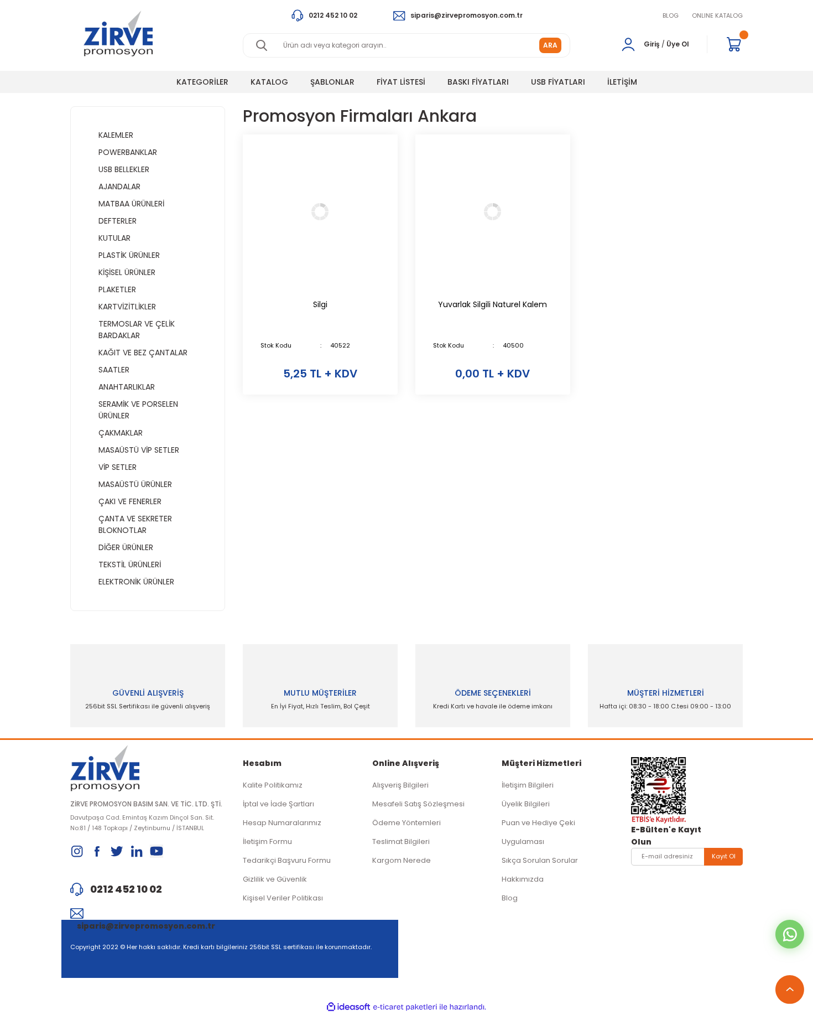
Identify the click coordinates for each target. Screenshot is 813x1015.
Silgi (320, 304)
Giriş (652, 44)
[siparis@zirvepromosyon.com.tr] (147, 913)
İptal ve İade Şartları (278, 804)
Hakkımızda (523, 879)
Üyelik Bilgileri (526, 804)
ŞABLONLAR (332, 81)
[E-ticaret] (405, 1007)
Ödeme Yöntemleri (406, 822)
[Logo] (118, 33)
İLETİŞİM (622, 81)
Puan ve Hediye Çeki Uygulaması (538, 832)
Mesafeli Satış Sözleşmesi (418, 804)
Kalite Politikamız (273, 785)
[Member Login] (628, 44)
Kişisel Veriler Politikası (283, 898)
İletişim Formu (267, 841)
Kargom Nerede (401, 860)
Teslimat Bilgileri (401, 841)
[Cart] (734, 44)
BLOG (671, 15)
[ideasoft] (348, 1007)
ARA (550, 45)
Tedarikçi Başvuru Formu (287, 860)
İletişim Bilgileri (528, 785)
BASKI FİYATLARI (478, 81)
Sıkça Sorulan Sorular (540, 860)
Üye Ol (677, 44)
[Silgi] (320, 211)
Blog (510, 898)
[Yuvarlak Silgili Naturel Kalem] (492, 211)
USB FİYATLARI (558, 81)
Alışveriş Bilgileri (400, 785)
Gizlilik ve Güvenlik (275, 879)
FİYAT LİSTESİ (401, 81)
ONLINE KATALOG (717, 15)
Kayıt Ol (724, 856)
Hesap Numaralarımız (282, 822)
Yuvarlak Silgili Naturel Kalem (492, 304)
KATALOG (269, 81)
